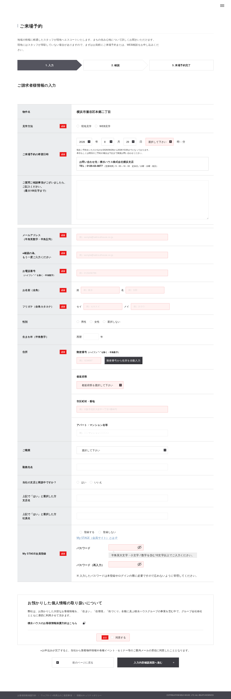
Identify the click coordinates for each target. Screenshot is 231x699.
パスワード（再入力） (90, 565)
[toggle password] (139, 547)
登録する (89, 532)
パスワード (83, 548)
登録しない (109, 532)
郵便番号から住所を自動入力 (123, 360)
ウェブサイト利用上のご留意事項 (56, 695)
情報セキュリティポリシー (89, 695)
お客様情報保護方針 (26, 695)
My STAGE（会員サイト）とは (95, 537)
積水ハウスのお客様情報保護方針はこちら (52, 623)
